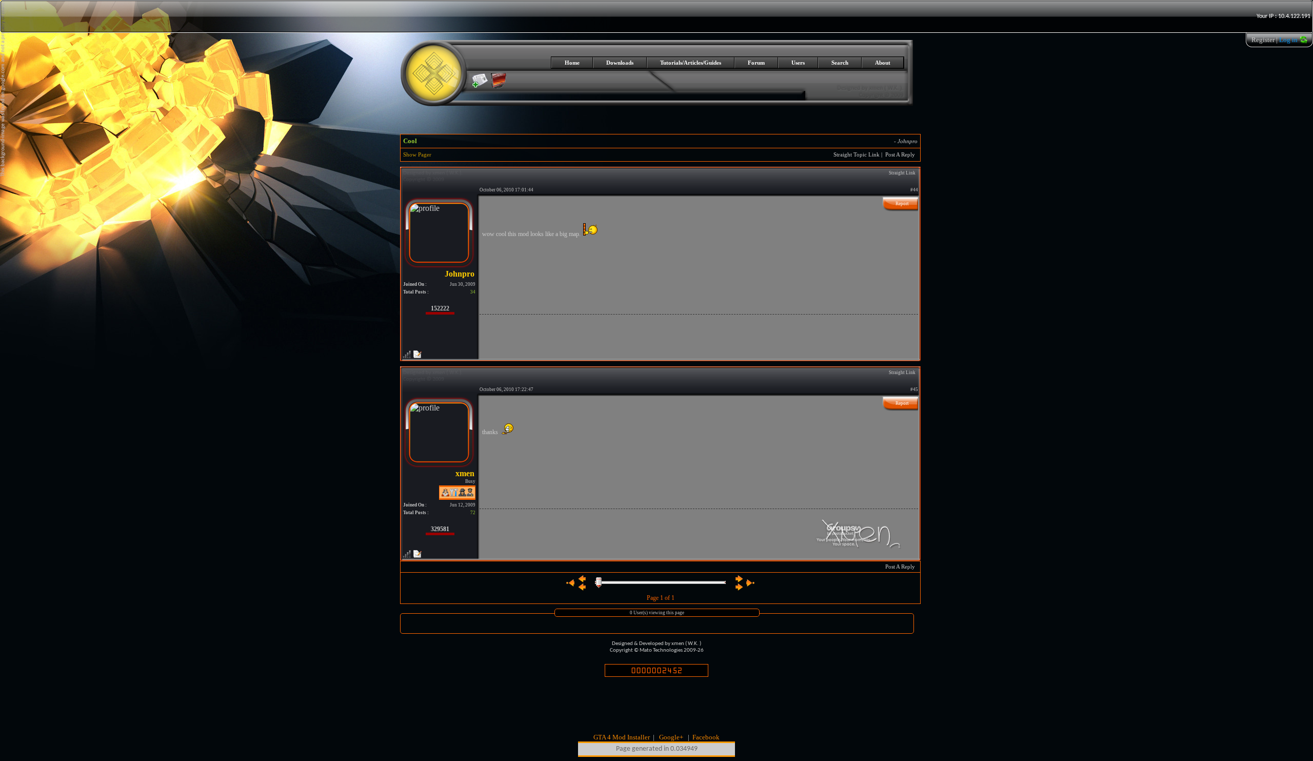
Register (1263, 40)
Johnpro (908, 141)
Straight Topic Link (856, 155)
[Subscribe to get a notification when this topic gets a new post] (480, 80)
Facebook (706, 737)
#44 (914, 189)
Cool (410, 141)
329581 (440, 529)
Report (902, 203)
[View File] (498, 86)
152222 (440, 308)
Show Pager (417, 155)
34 (472, 292)
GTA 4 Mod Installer (621, 737)
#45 (914, 389)
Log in (1288, 40)
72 (472, 512)
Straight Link (902, 172)
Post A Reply (900, 155)
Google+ (671, 737)
